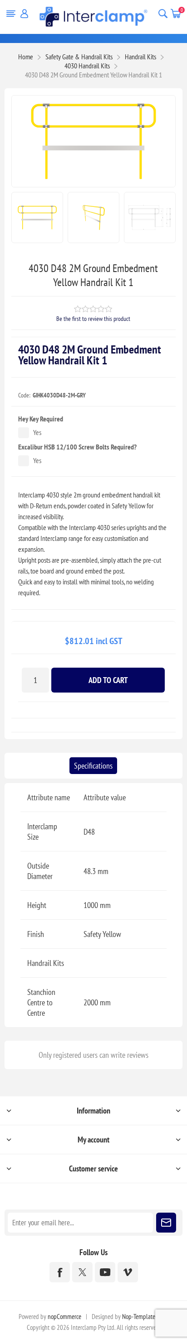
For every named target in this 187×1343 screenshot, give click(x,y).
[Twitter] (82, 1272)
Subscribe (166, 1223)
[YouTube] (105, 1272)
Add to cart (108, 680)
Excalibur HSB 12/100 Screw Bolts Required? (77, 446)
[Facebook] (59, 1272)
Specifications (93, 765)
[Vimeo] (128, 1272)
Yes (37, 432)
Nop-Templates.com (145, 1316)
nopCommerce (64, 1316)
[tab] (93, 765)
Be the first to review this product (93, 319)
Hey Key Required (40, 418)
